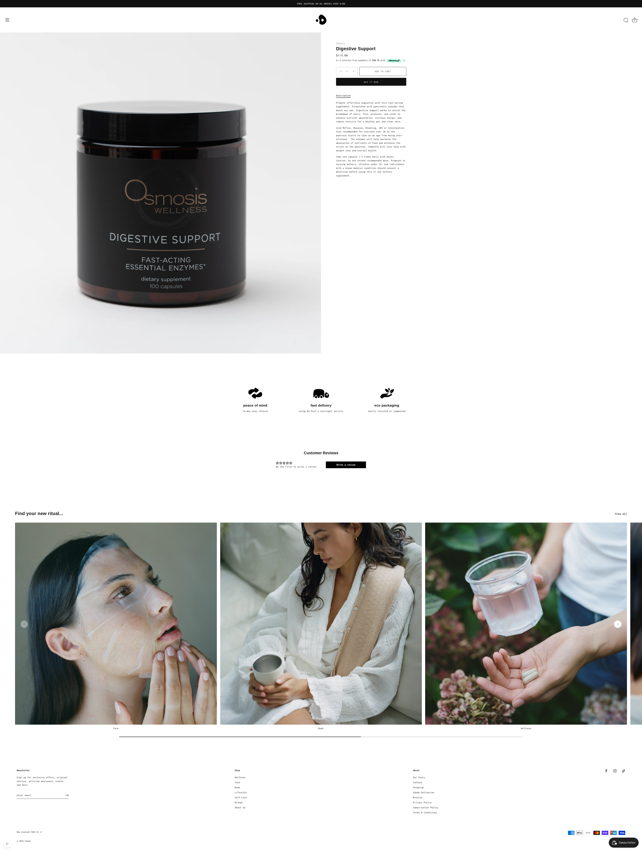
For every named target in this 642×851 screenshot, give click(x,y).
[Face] (116, 624)
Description (343, 95)
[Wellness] (526, 624)
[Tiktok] (623, 770)
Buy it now (371, 82)
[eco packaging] (387, 393)
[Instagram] (615, 770)
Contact (417, 782)
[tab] (345, 96)
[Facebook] (606, 770)
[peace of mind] (255, 393)
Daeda (28, 841)
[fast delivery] (321, 393)
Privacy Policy (422, 802)
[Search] (626, 20)
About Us (240, 807)
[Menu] (7, 20)
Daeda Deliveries (423, 792)
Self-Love (241, 797)
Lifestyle (241, 792)
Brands (239, 802)
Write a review (346, 464)
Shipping (418, 787)
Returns (417, 797)
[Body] (321, 624)
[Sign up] (67, 795)
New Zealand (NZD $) (28, 832)
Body (321, 728)
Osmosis (340, 43)
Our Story (419, 777)
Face (116, 728)
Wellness (526, 728)
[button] (24, 624)
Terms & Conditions (425, 812)
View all (621, 513)
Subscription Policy (425, 807)
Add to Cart (383, 71)
